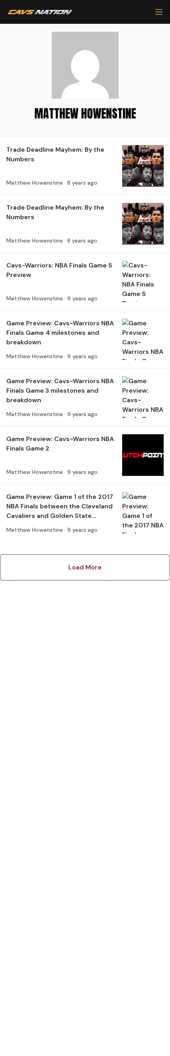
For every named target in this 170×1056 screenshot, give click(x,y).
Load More (85, 567)
